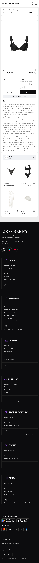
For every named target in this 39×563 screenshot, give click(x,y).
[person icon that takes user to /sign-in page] (32, 3)
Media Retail (8, 420)
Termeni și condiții (7, 546)
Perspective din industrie (12, 489)
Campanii (7, 345)
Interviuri (7, 486)
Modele (6, 387)
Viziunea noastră (9, 268)
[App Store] (22, 520)
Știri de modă (8, 483)
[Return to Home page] (12, 3)
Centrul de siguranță (7, 548)
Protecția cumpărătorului (12, 312)
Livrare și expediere (10, 307)
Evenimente (8, 491)
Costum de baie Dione (27, 185)
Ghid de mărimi (9, 318)
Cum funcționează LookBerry (13, 271)
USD (16, 554)
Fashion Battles (9, 348)
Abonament (8, 354)
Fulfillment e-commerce (12, 425)
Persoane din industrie (11, 384)
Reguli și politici (6, 550)
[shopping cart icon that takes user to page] (36, 3)
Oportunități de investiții (12, 456)
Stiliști (6, 392)
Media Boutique (9, 417)
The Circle (7, 356)
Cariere (6, 276)
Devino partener (9, 450)
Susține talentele (9, 359)
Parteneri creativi (9, 453)
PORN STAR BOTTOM (9, 185)
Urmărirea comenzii (10, 315)
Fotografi (7, 389)
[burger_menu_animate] (2, 3)
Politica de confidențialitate (10, 543)
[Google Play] (8, 520)
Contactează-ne (9, 279)
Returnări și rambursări (11, 309)
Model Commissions (10, 423)
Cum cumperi (8, 304)
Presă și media (9, 274)
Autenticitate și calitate (12, 321)
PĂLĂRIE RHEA (24, 213)
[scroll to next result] (33, 44)
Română (4, 554)
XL (22, 87)
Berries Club (8, 351)
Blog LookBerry (9, 494)
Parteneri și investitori (11, 458)
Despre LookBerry (9, 265)
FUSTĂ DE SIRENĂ (8, 213)
